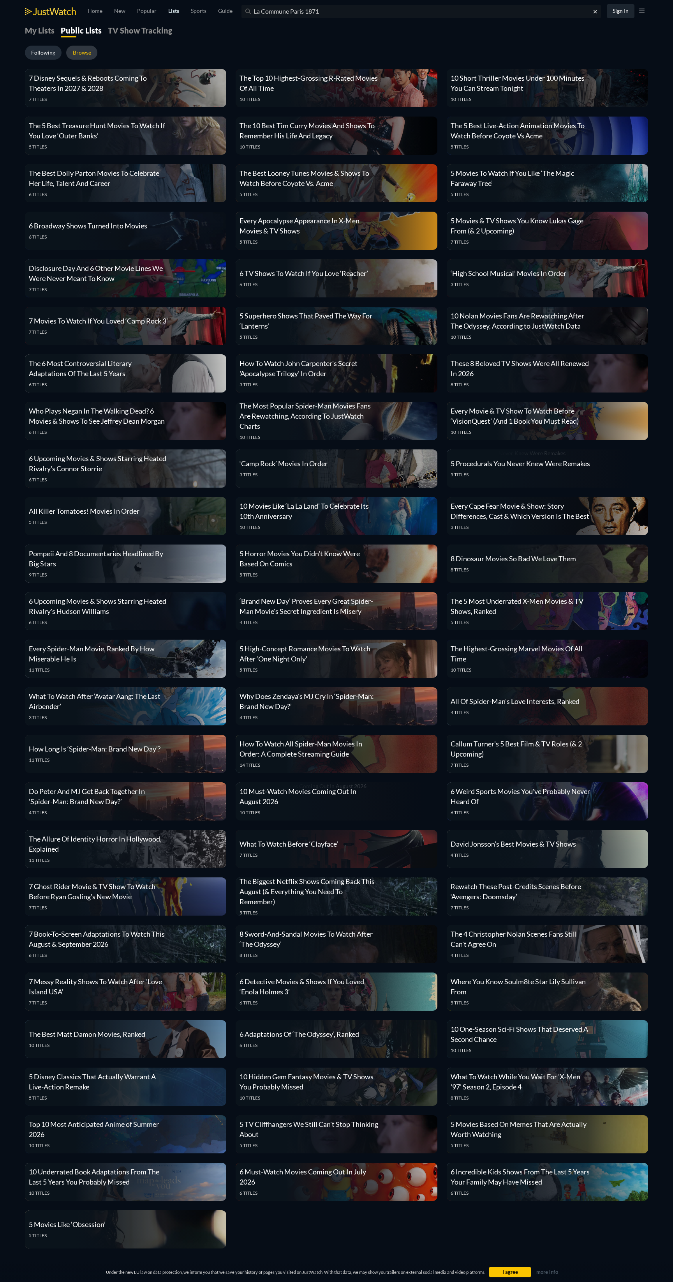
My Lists (40, 30)
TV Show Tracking (140, 30)
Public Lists (81, 30)
